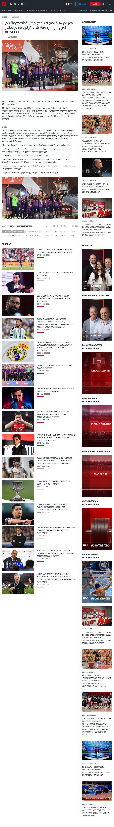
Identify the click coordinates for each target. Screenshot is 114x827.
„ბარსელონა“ (32, 232)
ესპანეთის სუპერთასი (12, 236)
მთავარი (6, 17)
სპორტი (15, 17)
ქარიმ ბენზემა (60, 236)
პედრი (47, 236)
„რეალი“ (45, 232)
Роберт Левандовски (60, 232)
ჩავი (72, 236)
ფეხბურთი (18, 232)
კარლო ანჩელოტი (33, 236)
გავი (73, 232)
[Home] (4, 4)
